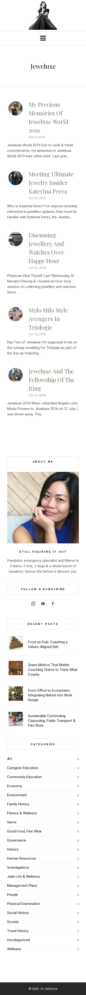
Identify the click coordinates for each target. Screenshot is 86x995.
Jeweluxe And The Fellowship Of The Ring (52, 379)
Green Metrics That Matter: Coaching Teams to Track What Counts (52, 670)
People (12, 895)
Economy (14, 786)
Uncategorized (18, 940)
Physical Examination (23, 904)
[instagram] (33, 603)
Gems (11, 822)
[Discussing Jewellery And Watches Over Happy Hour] (15, 239)
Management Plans (22, 885)
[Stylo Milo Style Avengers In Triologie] (15, 314)
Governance (16, 840)
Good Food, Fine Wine (24, 831)
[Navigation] (43, 38)
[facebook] (52, 603)
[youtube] (43, 603)
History (12, 849)
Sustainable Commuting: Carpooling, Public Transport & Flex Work (51, 721)
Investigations (18, 867)
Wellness (14, 949)
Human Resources (21, 858)
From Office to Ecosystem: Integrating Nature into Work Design (50, 695)
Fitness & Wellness (22, 813)
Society (13, 922)
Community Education (24, 777)
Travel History (18, 931)
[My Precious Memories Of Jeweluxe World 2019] (15, 108)
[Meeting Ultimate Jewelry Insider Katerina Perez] (15, 178)
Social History (18, 913)
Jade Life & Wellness (23, 876)
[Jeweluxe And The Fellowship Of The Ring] (15, 375)
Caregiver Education (22, 768)
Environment (17, 795)
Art (9, 759)
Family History (18, 804)
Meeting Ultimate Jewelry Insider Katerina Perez (51, 182)
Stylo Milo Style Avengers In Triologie (48, 318)
